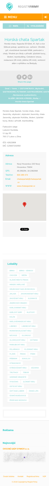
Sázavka (35, 368)
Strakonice (15, 363)
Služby (36, 98)
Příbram (13, 359)
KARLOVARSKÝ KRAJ (18, 308)
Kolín (12, 317)
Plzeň (12, 354)
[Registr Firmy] (24, 7)
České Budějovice (18, 396)
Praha (23, 354)
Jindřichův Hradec (18, 303)
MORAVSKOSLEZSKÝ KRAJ (20, 331)
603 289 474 (22, 175)
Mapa (15, 26)
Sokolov (26, 359)
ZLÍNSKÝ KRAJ (29, 382)
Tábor (26, 372)
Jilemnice (32, 298)
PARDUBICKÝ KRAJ (17, 345)
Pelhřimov (15, 349)
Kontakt (20, 476)
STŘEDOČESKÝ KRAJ (18, 368)
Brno (12, 271)
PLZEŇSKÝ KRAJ (31, 349)
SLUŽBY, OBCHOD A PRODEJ (20, 98)
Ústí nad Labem (17, 391)
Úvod (7, 89)
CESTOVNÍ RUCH (27, 89)
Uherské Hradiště (18, 377)
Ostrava (34, 340)
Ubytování (39, 89)
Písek (32, 354)
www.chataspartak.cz (26, 186)
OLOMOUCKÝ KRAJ (17, 340)
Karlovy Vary (16, 312)
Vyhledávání (37, 26)
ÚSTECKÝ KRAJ (16, 386)
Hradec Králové (17, 285)
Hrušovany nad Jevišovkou (22, 289)
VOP (44, 476)
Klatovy (31, 312)
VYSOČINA (14, 382)
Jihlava (13, 294)
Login (45, 17)
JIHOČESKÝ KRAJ (16, 298)
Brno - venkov (26, 271)
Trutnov (14, 372)
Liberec (13, 326)
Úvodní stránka (8, 476)
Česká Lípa (33, 391)
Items (14, 89)
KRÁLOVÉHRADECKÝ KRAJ (20, 322)
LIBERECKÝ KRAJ (29, 326)
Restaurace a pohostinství (24, 95)
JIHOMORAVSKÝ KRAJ (29, 294)
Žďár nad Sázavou (18, 400)
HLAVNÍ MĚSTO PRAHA (19, 280)
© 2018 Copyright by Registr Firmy (24, 482)
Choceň (13, 275)
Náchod (13, 335)
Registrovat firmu (33, 476)
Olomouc (26, 335)
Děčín (24, 275)
